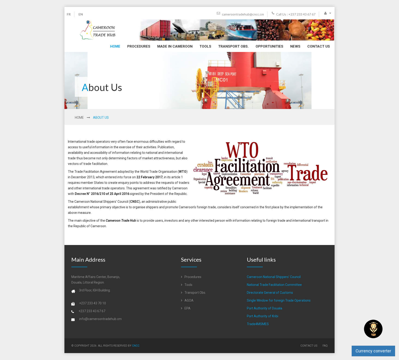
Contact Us (318, 46)
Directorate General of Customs (270, 292)
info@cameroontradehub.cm (100, 319)
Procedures (138, 46)
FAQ (325, 345)
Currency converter (373, 350)
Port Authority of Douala (264, 308)
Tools (205, 46)
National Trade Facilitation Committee (274, 285)
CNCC (135, 345)
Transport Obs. (233, 46)
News (295, 46)
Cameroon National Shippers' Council (274, 277)
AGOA (188, 300)
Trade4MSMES (258, 324)
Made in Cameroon (175, 46)
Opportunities (269, 46)
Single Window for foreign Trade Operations (279, 300)
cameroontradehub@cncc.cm (242, 14)
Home (115, 46)
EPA (187, 308)
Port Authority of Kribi (262, 316)
